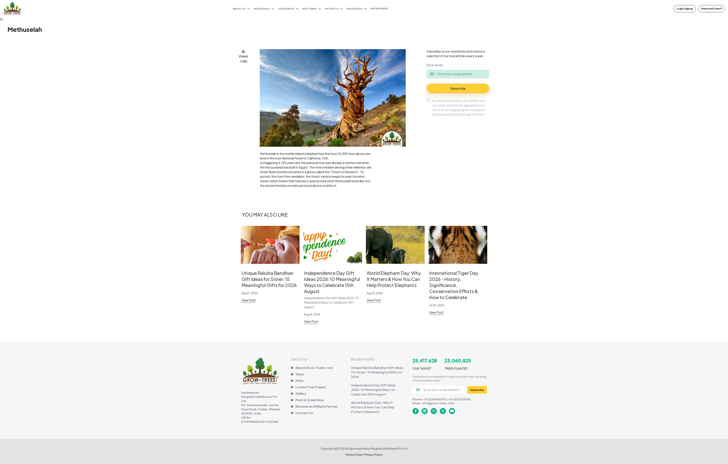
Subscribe (458, 88)
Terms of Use (353, 454)
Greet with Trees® (711, 8)
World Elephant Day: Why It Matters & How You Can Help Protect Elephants (394, 279)
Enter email (435, 65)
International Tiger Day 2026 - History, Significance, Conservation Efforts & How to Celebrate (453, 285)
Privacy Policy (373, 454)
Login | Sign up (684, 8)
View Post (249, 300)
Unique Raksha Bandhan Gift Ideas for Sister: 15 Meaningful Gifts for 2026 (269, 279)
